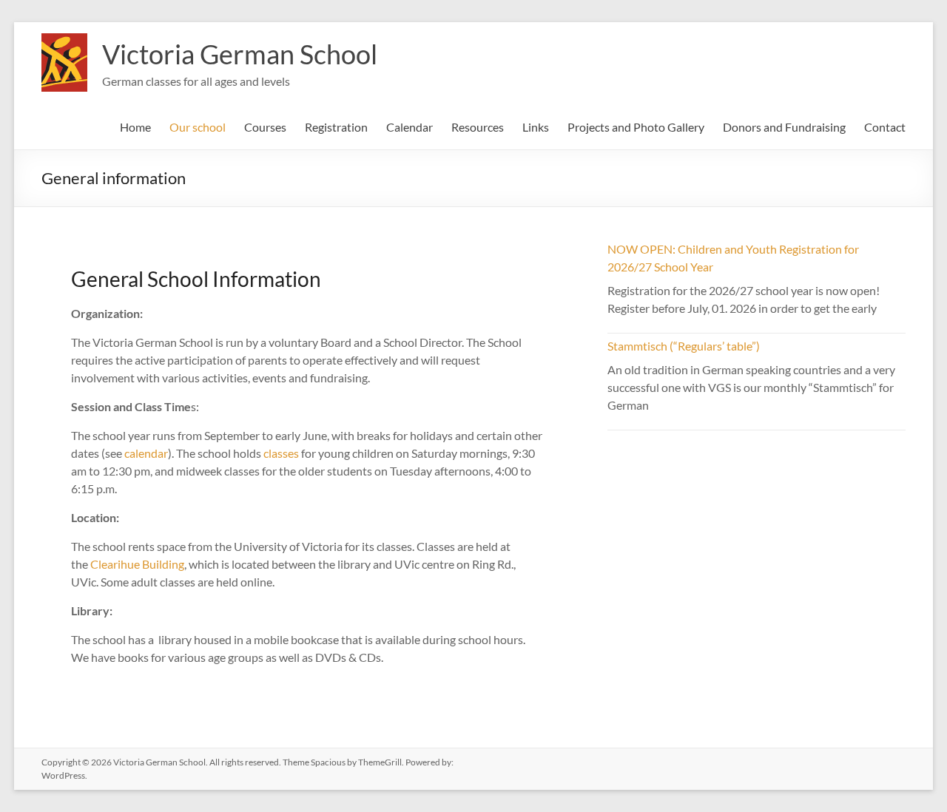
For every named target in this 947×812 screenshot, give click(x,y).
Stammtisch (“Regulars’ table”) (683, 346)
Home (135, 127)
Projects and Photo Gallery (635, 127)
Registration (336, 127)
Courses (265, 127)
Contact (885, 127)
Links (535, 127)
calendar (146, 453)
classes (282, 453)
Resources (477, 127)
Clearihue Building (137, 564)
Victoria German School (239, 54)
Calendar (409, 127)
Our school (197, 127)
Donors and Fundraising (784, 127)
